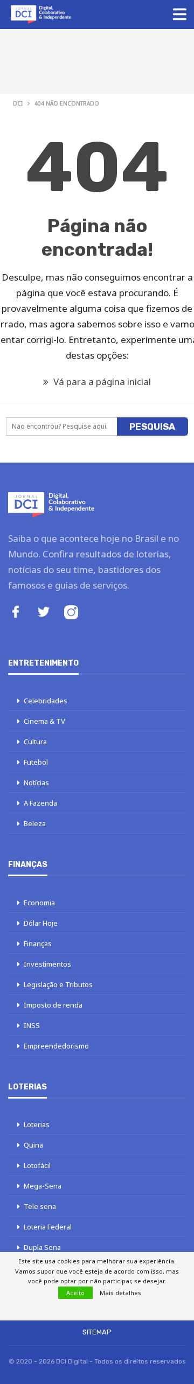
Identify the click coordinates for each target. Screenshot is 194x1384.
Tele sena (40, 1206)
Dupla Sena (42, 1247)
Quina (33, 1145)
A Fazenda (40, 803)
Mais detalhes (120, 1293)
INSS (32, 1025)
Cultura (35, 741)
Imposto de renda (53, 1005)
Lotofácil (37, 1165)
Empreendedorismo (56, 1046)
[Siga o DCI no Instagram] (71, 613)
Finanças (38, 943)
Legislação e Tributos (58, 984)
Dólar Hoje (41, 923)
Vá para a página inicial (101, 381)
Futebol (36, 762)
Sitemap (97, 1332)
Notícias (36, 782)
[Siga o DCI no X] (43, 613)
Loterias (37, 1124)
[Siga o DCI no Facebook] (15, 613)
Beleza (35, 823)
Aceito (75, 1293)
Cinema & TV (44, 721)
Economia (39, 902)
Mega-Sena (42, 1186)
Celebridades (45, 700)
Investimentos (47, 964)
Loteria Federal (48, 1227)
